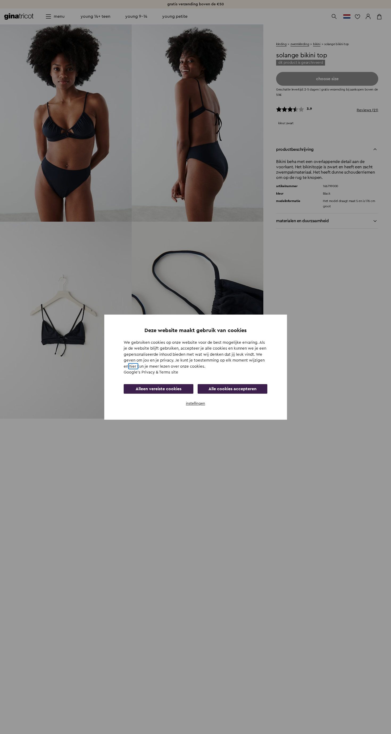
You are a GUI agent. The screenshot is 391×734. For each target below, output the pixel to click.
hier (133, 366)
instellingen (195, 403)
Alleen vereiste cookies (158, 389)
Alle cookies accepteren (232, 389)
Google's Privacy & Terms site (151, 372)
